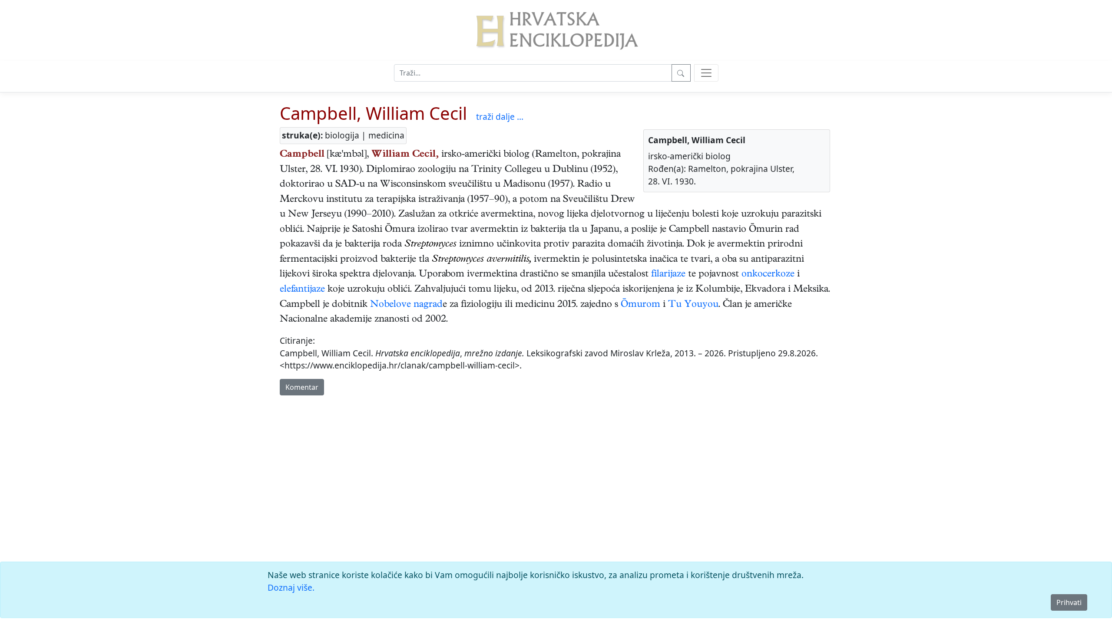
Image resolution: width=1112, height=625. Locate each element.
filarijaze (668, 275)
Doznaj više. (291, 587)
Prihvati (1069, 602)
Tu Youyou (693, 305)
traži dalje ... (499, 116)
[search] (706, 73)
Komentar (301, 387)
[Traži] (681, 73)
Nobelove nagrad (406, 305)
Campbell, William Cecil (373, 113)
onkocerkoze (767, 275)
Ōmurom (640, 305)
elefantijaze (302, 290)
